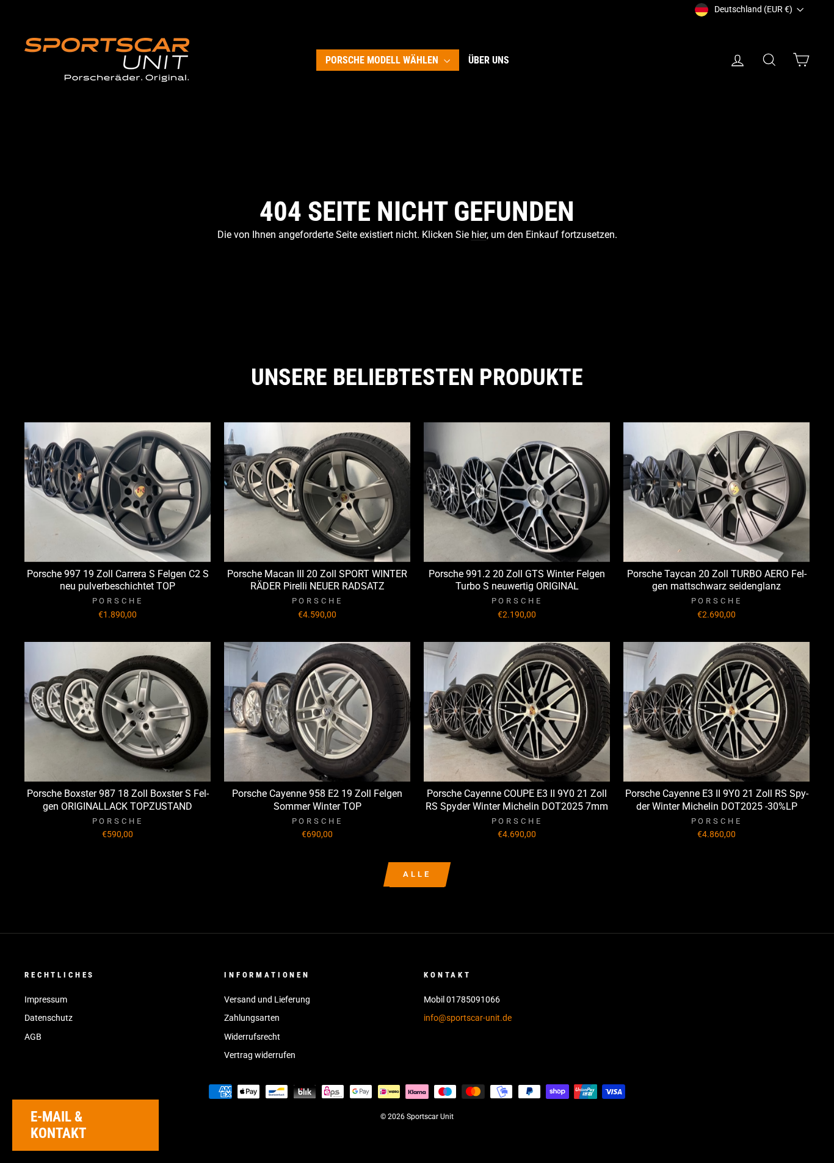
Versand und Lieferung (267, 999)
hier (479, 234)
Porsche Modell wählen (383, 60)
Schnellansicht (117, 548)
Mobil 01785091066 (462, 999)
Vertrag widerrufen (260, 1055)
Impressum (45, 999)
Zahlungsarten (252, 1018)
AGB (33, 1037)
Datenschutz (48, 1018)
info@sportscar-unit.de (468, 1018)
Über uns (488, 60)
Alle (417, 874)
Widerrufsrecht (252, 1037)
